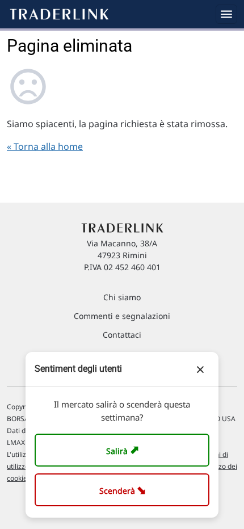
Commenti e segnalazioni (122, 315)
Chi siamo (122, 297)
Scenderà (124, 489)
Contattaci (122, 334)
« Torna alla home (45, 146)
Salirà (124, 450)
